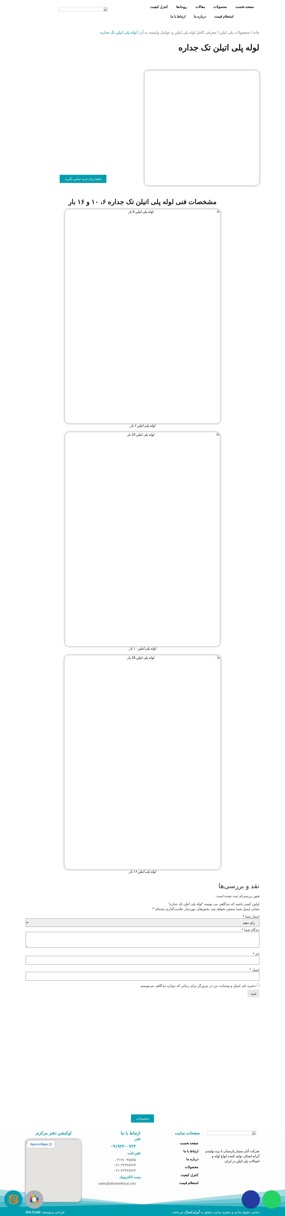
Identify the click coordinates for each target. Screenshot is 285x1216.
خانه (256, 32)
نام (256, 953)
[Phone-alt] (251, 1199)
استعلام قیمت (223, 16)
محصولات (220, 7)
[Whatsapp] (271, 1199)
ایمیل (254, 969)
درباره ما (200, 16)
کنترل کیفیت (159, 7)
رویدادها (181, 7)
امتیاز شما (250, 916)
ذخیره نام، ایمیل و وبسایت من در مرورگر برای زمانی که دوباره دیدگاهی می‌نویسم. (198, 985)
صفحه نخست (244, 7)
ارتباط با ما (177, 16)
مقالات (200, 7)
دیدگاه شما (250, 929)
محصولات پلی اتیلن (234, 32)
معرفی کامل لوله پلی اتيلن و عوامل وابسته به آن (178, 32)
